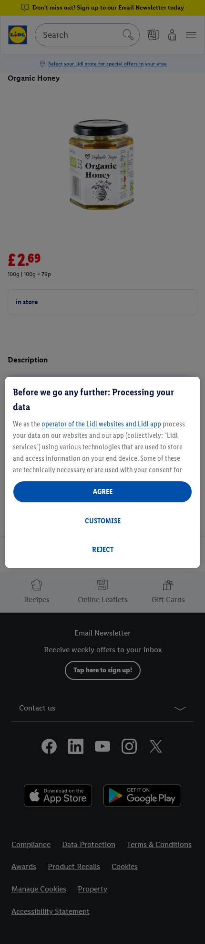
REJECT (102, 549)
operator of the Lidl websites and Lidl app (101, 423)
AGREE (103, 491)
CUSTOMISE (103, 520)
